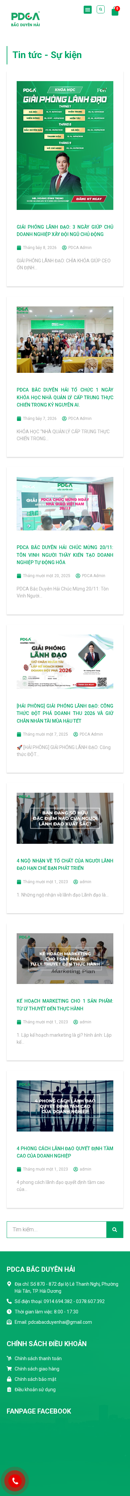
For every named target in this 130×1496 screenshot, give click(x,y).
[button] (88, 10)
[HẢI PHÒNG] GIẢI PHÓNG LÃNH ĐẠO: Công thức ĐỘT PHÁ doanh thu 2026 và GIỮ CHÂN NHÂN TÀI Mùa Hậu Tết (65, 713)
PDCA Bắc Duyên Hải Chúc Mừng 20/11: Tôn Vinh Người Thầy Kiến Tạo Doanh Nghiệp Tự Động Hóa (65, 555)
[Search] (114, 1230)
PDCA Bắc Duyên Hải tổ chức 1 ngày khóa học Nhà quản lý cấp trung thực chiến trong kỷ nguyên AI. (65, 397)
